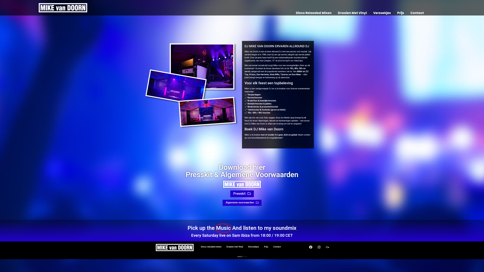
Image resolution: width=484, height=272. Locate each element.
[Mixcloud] (327, 247)
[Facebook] (311, 247)
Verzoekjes (382, 13)
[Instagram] (319, 247)
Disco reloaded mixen (313, 13)
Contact (417, 13)
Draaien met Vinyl (352, 13)
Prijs (400, 13)
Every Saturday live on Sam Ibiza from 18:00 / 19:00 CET (242, 235)
